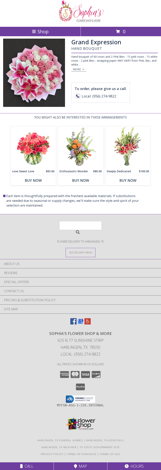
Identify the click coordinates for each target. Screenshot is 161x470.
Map (82, 466)
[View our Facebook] (73, 323)
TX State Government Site (100, 447)
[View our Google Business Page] (80, 323)
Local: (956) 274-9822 (80, 354)
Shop (43, 31)
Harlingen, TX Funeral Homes (60, 440)
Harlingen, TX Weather (58, 447)
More (77, 69)
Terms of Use (110, 454)
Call (28, 466)
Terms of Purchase (81, 454)
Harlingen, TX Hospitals (105, 440)
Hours (136, 466)
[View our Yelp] (87, 323)
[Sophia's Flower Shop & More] (80, 21)
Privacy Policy (52, 454)
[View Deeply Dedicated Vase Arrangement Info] (128, 147)
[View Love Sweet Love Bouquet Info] (33, 147)
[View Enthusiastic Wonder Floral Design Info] (80, 147)
